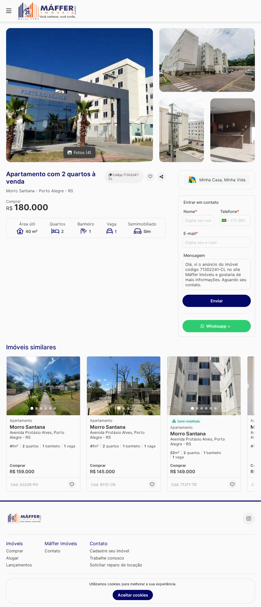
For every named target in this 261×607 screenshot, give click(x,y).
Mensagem (194, 255)
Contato (52, 550)
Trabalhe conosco (107, 558)
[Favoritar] (150, 176)
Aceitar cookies (133, 595)
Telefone (229, 211)
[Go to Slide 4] (45, 408)
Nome (190, 211)
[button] (43, 385)
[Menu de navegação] (8, 11)
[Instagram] (249, 519)
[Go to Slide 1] (31, 408)
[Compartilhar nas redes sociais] (161, 176)
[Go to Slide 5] (50, 408)
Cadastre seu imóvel (109, 550)
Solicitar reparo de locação (116, 564)
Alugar (12, 558)
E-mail (191, 233)
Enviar (217, 300)
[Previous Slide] (12, 385)
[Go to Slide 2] (36, 408)
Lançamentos (19, 564)
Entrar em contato (201, 202)
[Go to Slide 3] (41, 408)
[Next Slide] (74, 385)
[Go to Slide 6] (55, 408)
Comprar (14, 550)
